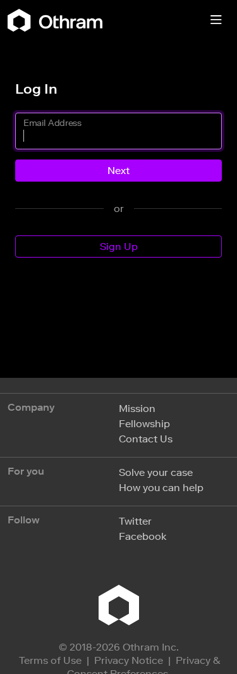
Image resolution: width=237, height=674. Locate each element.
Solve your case (156, 472)
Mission (137, 409)
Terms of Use (50, 660)
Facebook (142, 536)
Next (118, 171)
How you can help (161, 488)
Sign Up (119, 246)
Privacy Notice (128, 660)
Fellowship (144, 424)
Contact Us (146, 439)
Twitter (135, 521)
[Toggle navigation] (216, 20)
